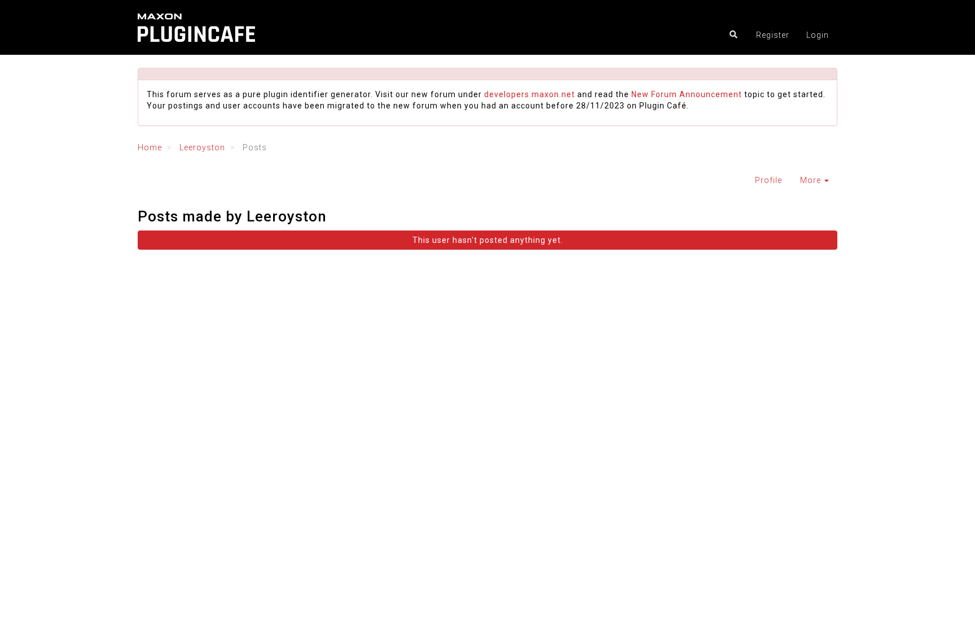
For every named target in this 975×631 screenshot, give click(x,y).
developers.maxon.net (529, 94)
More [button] (811, 180)
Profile (768, 180)
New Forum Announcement (686, 94)
